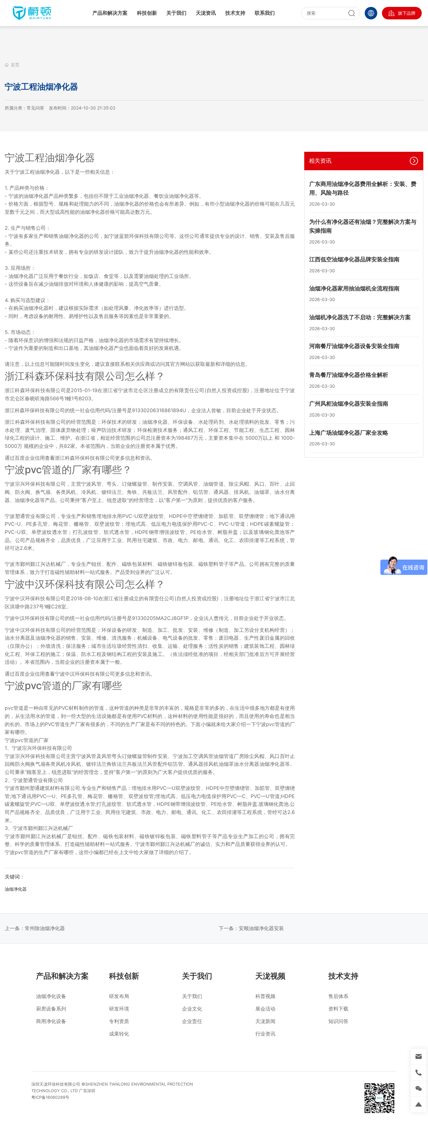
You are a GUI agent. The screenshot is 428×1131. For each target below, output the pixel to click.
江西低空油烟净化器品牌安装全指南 (354, 259)
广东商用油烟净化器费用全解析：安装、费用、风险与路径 (362, 188)
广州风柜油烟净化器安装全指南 (348, 403)
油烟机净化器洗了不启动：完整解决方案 (360, 317)
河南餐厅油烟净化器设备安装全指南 (354, 346)
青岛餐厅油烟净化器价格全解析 (348, 374)
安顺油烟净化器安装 (261, 928)
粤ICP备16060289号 (50, 1097)
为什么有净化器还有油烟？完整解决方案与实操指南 (362, 226)
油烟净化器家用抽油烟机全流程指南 (354, 288)
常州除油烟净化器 (45, 928)
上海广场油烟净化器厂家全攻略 (348, 432)
